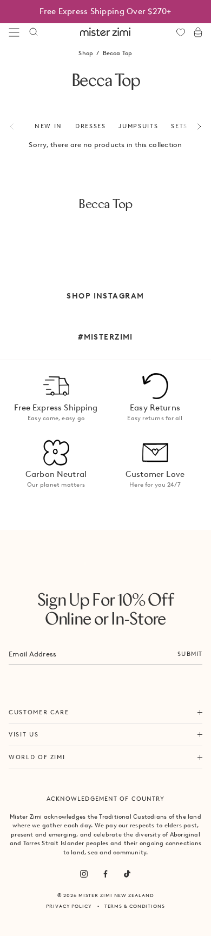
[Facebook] (105, 873)
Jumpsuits (138, 126)
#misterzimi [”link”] (105, 337)
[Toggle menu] (14, 32)
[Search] (33, 32)
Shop (85, 53)
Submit (189, 654)
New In (48, 126)
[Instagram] (84, 873)
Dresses (90, 126)
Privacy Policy (69, 906)
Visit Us (23, 734)
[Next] (193, 126)
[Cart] (198, 32)
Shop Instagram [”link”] (105, 296)
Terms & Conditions (134, 906)
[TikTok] (127, 873)
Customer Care (39, 712)
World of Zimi (37, 757)
